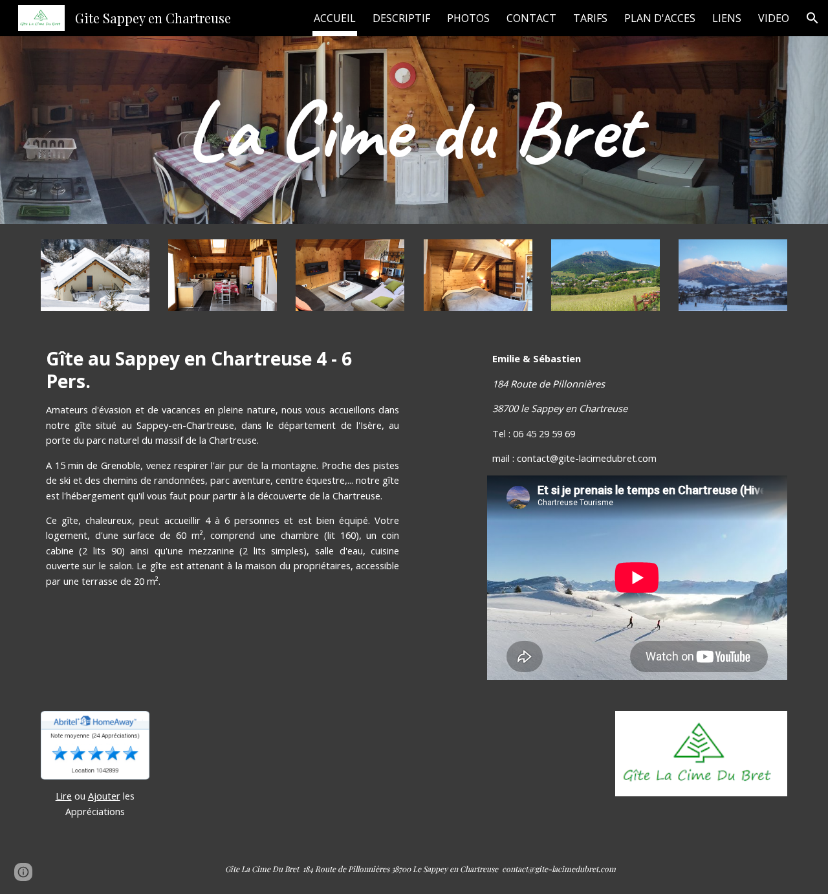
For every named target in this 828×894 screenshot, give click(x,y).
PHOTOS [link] (468, 18)
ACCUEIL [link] (335, 18)
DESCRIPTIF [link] (401, 18)
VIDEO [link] (773, 18)
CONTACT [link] (531, 18)
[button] (812, 18)
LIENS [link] (726, 18)
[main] (414, 130)
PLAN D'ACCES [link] (659, 18)
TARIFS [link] (590, 18)
